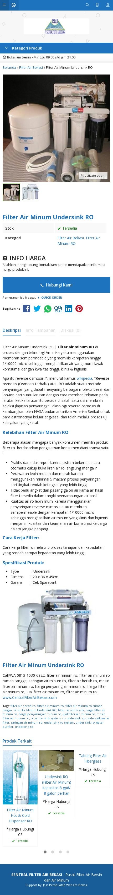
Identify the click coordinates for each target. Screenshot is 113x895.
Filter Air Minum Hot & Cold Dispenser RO (20, 815)
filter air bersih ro (23, 706)
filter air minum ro (50, 706)
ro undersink (71, 718)
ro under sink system (46, 718)
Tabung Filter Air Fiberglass (93, 758)
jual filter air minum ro (79, 714)
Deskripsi (12, 330)
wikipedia (84, 378)
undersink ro (24, 727)
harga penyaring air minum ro (40, 714)
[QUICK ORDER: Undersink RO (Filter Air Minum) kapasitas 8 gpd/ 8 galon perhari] (43, 766)
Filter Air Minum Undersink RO (34, 710)
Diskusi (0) (70, 330)
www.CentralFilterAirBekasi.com (30, 697)
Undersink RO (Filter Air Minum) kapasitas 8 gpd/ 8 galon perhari (56, 785)
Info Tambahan (40, 330)
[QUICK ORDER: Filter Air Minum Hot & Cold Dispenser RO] (6, 799)
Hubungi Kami (59, 285)
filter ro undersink (71, 710)
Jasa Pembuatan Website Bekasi (65, 885)
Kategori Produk (26, 48)
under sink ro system (59, 722)
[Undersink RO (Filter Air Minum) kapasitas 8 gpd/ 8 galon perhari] (56, 760)
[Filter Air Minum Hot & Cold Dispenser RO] (20, 776)
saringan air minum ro (27, 722)
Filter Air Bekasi (71, 237)
